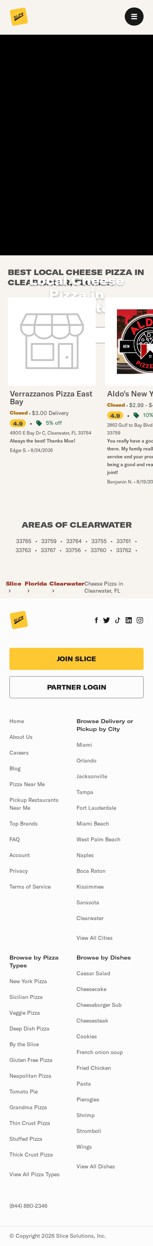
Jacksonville (91, 776)
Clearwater (66, 583)
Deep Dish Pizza (29, 1028)
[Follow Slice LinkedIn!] (129, 621)
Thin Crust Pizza (29, 1123)
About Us (21, 736)
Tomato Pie (23, 1091)
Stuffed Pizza (25, 1138)
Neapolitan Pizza (30, 1075)
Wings (84, 1146)
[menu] (134, 16)
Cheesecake (91, 989)
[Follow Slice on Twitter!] (106, 621)
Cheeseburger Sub (99, 1004)
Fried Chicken (93, 1067)
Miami (84, 744)
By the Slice (24, 1044)
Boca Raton (91, 870)
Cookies (86, 1036)
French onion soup (99, 1052)
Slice (13, 583)
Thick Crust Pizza (31, 1154)
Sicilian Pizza (26, 997)
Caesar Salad (93, 973)
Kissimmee (90, 886)
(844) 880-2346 (28, 1205)
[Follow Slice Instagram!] (140, 621)
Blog (14, 768)
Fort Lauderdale (96, 807)
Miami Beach (92, 823)
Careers (19, 752)
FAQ (14, 839)
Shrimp (85, 1115)
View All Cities (94, 937)
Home (16, 721)
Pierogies (87, 1099)
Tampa (84, 792)
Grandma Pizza (28, 1107)
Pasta (83, 1083)
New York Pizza (28, 981)
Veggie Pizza (24, 1012)
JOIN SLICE (76, 659)
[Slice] (18, 17)
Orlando (86, 760)
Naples (85, 855)
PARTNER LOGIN (76, 687)
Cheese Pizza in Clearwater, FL (103, 587)
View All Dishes (95, 1166)
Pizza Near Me (27, 784)
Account (19, 855)
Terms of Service (30, 886)
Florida (36, 583)
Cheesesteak (92, 1020)
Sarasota (87, 902)
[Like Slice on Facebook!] (96, 621)
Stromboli (88, 1130)
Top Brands (23, 823)
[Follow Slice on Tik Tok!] (117, 621)
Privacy (18, 870)
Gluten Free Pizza (31, 1060)
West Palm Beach (98, 839)
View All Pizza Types (34, 1174)
